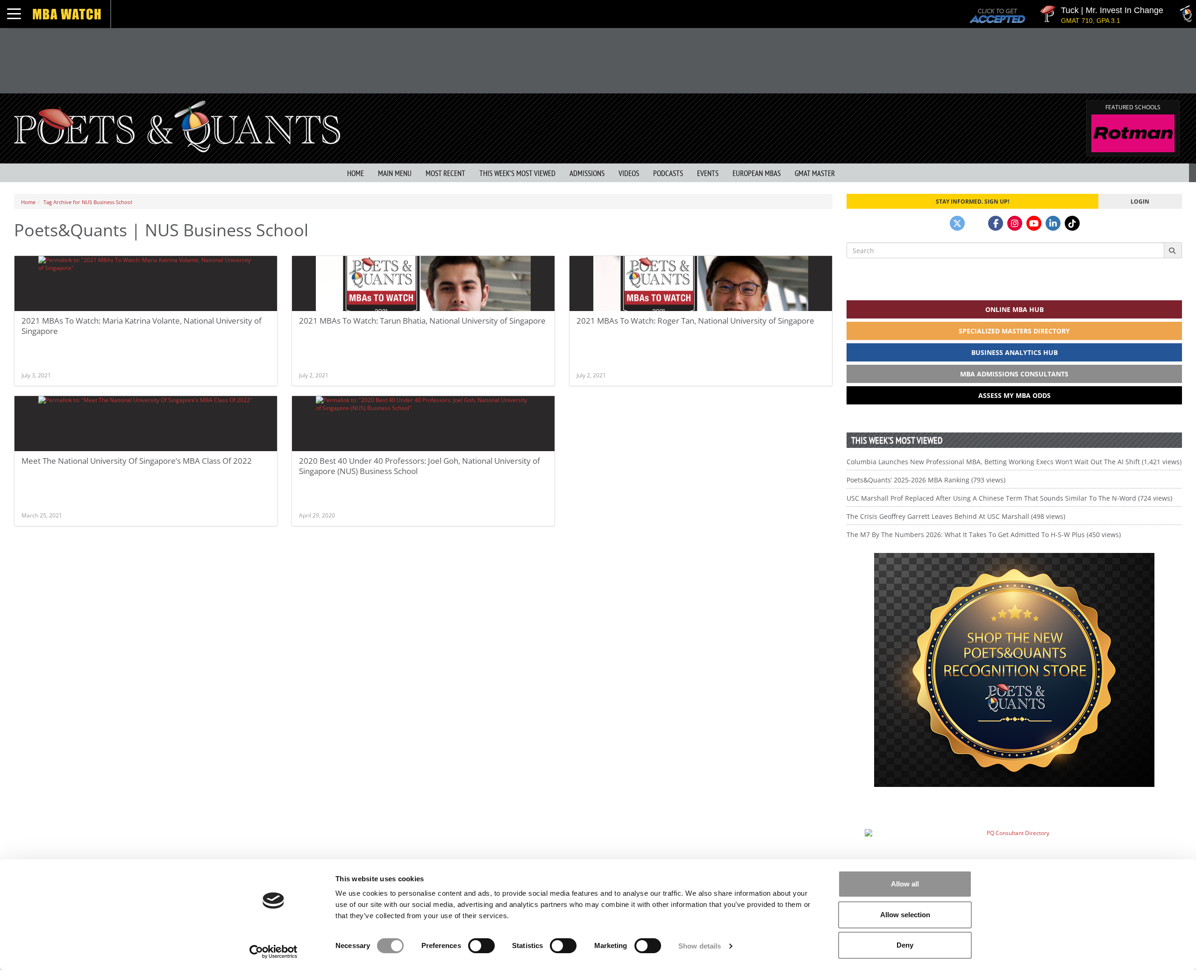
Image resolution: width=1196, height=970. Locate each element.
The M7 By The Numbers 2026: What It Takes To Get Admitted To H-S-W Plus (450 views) (984, 534)
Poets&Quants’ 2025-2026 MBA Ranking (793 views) (926, 479)
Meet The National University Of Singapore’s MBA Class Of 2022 (136, 460)
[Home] (177, 125)
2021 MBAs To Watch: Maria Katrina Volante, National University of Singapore (141, 325)
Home (355, 173)
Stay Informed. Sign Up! (972, 201)
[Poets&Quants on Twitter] (957, 223)
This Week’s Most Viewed (517, 173)
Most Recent (445, 173)
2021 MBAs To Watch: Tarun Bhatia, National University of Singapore (422, 320)
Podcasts (668, 173)
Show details (699, 946)
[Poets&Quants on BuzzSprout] (976, 223)
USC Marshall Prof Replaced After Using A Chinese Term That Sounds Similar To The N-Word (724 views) (1009, 498)
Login (1140, 201)
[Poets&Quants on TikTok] (1072, 223)
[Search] (1173, 250)
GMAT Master (815, 173)
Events (708, 173)
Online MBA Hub (1014, 309)
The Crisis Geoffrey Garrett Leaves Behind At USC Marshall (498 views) (956, 516)
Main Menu (395, 173)
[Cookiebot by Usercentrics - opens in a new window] (273, 952)
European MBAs (757, 173)
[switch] (481, 945)
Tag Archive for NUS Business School (87, 201)
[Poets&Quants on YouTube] (1033, 223)
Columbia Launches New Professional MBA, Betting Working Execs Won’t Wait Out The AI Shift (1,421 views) (1014, 461)
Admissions (587, 173)
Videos (629, 173)
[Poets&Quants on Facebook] (995, 223)
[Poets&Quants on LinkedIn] (1053, 223)
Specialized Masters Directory (1014, 330)
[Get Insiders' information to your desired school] (1014, 670)
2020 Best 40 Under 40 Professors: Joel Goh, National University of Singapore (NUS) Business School (419, 465)
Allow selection (905, 915)
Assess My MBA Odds (1014, 395)
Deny (905, 945)
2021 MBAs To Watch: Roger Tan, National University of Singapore (695, 320)
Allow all (905, 884)
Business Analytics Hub (1014, 352)
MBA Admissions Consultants (1014, 373)
